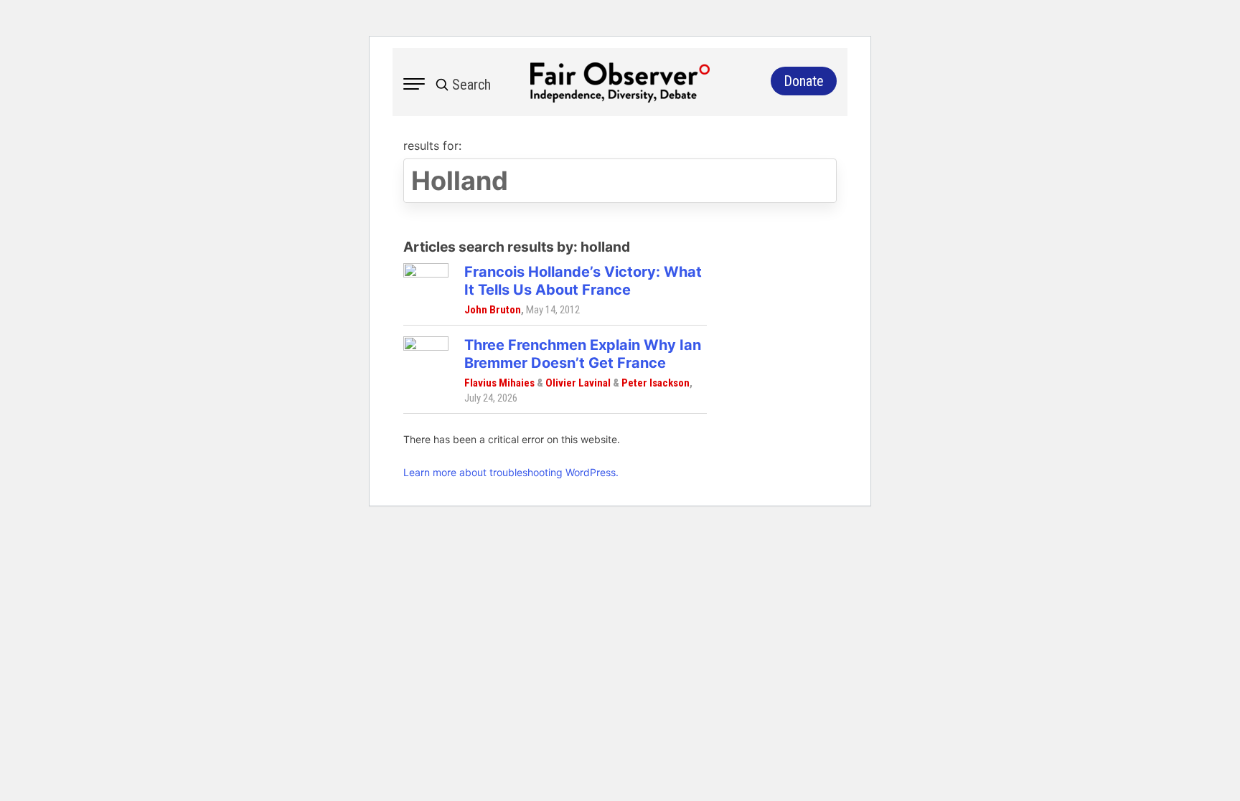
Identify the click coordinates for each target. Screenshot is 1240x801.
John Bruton (492, 309)
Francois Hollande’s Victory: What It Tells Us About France (583, 280)
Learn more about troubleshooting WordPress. (511, 472)
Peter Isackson (655, 382)
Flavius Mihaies (499, 382)
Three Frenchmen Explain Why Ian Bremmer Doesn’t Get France (582, 353)
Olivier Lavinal (578, 382)
